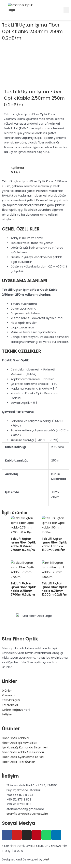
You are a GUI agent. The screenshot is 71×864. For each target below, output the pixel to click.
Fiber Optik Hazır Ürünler (18, 762)
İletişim (7, 714)
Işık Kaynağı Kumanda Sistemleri (25, 747)
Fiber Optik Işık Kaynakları (19, 743)
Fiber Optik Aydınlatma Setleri (23, 757)
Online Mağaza (12, 710)
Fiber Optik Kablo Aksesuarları (23, 752)
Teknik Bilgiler (11, 700)
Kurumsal (8, 695)
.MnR (46, 859)
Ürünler (7, 691)
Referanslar (10, 705)
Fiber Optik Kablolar (15, 738)
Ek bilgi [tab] (15, 172)
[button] (66, 10)
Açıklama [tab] (17, 168)
